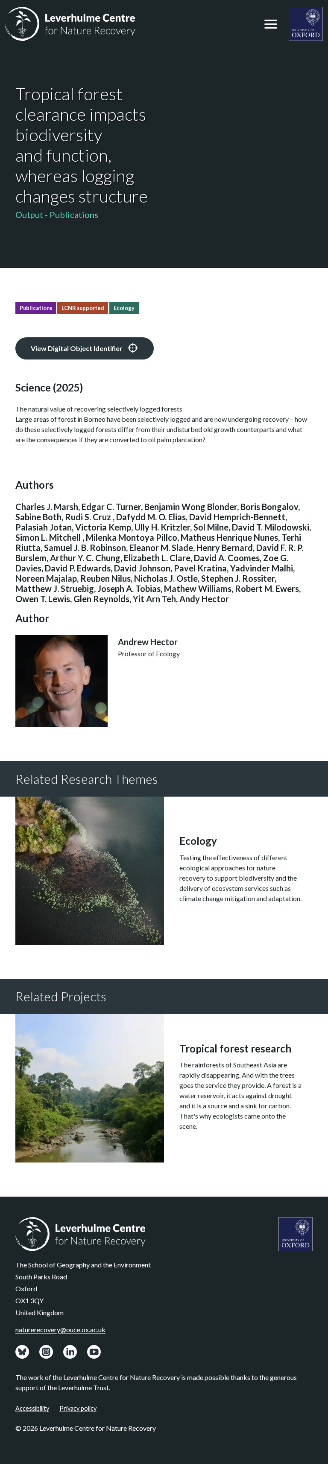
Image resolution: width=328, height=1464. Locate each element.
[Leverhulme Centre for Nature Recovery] (70, 24)
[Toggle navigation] (271, 23)
